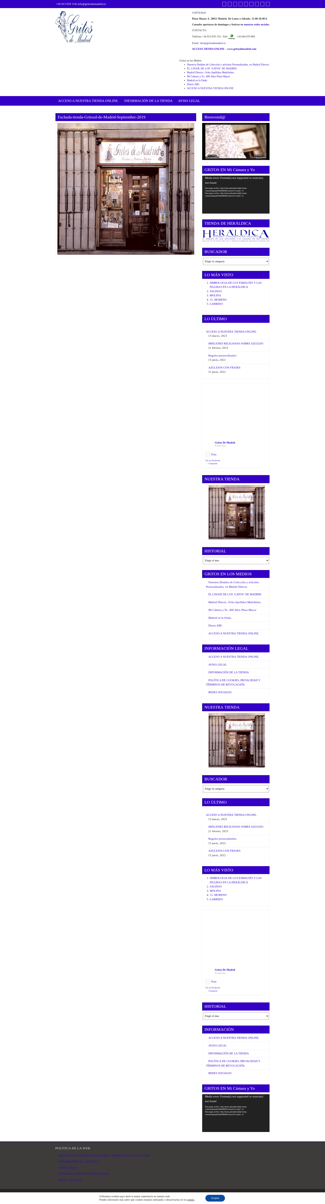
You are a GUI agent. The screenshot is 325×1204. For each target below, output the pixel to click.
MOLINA (215, 295)
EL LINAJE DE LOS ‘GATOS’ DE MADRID (212, 68)
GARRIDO (216, 303)
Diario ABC (193, 84)
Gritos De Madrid (225, 442)
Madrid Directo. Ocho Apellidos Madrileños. (211, 72)
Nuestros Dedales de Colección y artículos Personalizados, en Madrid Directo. (228, 64)
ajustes (190, 1199)
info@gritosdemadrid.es (92, 3)
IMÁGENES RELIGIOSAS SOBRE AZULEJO (235, 343)
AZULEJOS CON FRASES (224, 367)
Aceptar (215, 1198)
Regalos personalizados (222, 355)
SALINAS (216, 291)
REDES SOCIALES (220, 692)
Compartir (213, 463)
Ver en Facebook (212, 460)
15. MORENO (218, 299)
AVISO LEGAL (189, 101)
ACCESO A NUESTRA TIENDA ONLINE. (210, 88)
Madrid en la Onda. (197, 80)
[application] (236, 194)
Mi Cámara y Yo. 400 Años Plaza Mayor (208, 76)
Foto (213, 454)
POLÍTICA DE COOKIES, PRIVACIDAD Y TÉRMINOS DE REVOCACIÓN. (105, 1155)
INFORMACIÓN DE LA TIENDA (148, 101)
